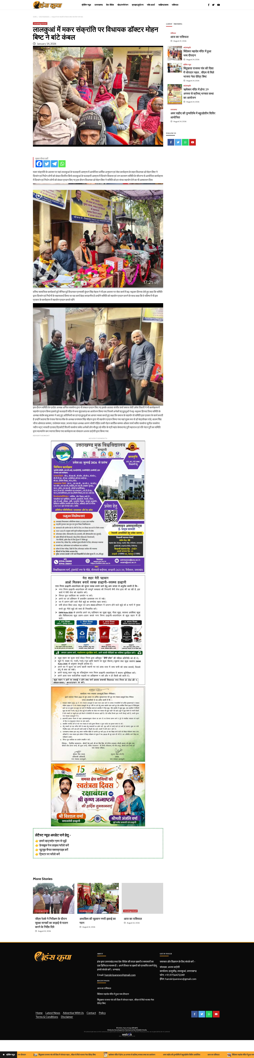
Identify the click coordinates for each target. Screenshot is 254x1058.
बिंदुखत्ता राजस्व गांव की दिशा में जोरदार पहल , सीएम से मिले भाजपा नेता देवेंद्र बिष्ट (198, 72)
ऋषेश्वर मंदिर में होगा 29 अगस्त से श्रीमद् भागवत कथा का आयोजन (198, 93)
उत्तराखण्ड (99, 5)
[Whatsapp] (62, 163)
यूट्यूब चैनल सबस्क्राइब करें (53, 849)
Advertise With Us (73, 1012)
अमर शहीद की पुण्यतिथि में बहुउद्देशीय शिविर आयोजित (149, 1054)
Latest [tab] (169, 24)
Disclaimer (67, 1016)
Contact (91, 1012)
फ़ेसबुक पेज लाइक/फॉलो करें (54, 845)
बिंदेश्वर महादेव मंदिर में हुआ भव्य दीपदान (113, 993)
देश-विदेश (110, 5)
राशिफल (175, 5)
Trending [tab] (178, 24)
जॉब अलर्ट (151, 5)
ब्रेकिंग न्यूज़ (86, 5)
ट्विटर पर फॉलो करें (49, 854)
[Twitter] (46, 163)
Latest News (52, 1012)
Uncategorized (40, 23)
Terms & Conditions (47, 1016)
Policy (102, 1012)
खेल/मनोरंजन (122, 5)
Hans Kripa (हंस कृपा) (130, 1028)
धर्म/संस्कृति (187, 47)
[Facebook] (39, 163)
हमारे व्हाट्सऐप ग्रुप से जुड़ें (52, 841)
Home (39, 1012)
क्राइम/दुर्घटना (137, 5)
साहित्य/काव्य (163, 5)
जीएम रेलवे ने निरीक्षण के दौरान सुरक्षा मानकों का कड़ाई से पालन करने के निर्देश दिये (51, 923)
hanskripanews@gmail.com (120, 974)
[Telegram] (54, 163)
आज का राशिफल (133, 919)
